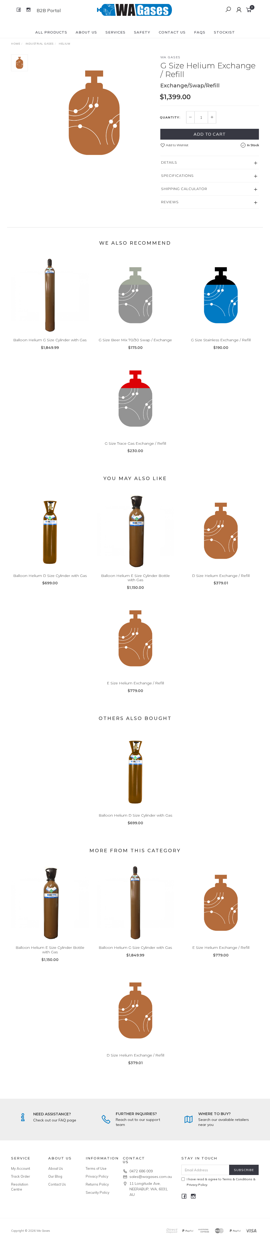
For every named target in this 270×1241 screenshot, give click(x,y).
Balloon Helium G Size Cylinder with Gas (49, 340)
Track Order (20, 1176)
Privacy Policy (97, 1176)
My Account (20, 1168)
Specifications (177, 175)
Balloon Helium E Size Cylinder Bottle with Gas (135, 577)
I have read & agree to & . (221, 1182)
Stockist (224, 32)
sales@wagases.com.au (150, 1176)
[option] (94, 112)
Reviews (170, 202)
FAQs (199, 32)
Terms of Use (96, 1168)
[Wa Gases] (134, 9)
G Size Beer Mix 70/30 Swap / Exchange (135, 340)
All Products (51, 32)
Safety (142, 32)
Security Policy (97, 1192)
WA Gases (170, 57)
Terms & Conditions (237, 1179)
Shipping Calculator (184, 189)
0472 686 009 (141, 1171)
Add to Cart (210, 134)
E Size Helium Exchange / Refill (135, 683)
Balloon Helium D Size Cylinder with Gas (50, 575)
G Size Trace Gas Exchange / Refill (135, 443)
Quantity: (170, 117)
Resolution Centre (19, 1186)
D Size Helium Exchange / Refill (221, 575)
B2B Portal (49, 10)
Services (115, 32)
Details (169, 162)
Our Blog (55, 1176)
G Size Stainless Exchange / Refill (221, 340)
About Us (86, 32)
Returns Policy (97, 1184)
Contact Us (172, 32)
